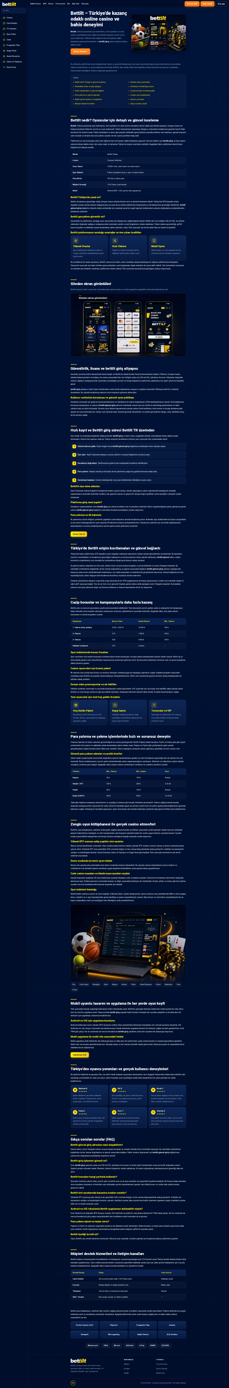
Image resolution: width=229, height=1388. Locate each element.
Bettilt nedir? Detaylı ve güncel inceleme (90, 82)
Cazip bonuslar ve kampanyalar (142, 91)
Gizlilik (126, 1373)
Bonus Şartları (161, 1369)
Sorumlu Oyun (161, 1364)
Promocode (60, 4)
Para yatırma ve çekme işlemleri (87, 95)
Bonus (50, 4)
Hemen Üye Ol (79, 534)
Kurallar (127, 1369)
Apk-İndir (75, 4)
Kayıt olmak (207, 4)
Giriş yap (221, 4)
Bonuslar (85, 4)
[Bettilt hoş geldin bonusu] (158, 32)
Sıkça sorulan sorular (138, 104)
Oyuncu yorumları (137, 99)
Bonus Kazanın (80, 51)
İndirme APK (192, 4)
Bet (68, 4)
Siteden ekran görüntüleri (140, 82)
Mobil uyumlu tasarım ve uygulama (88, 99)
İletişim (127, 1364)
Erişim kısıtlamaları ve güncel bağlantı (89, 91)
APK (44, 4)
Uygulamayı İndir (80, 1055)
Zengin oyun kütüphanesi (140, 95)
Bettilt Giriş (160, 1373)
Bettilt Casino (35, 4)
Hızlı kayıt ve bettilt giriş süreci (142, 86)
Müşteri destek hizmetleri (85, 104)
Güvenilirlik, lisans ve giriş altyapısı (88, 86)
